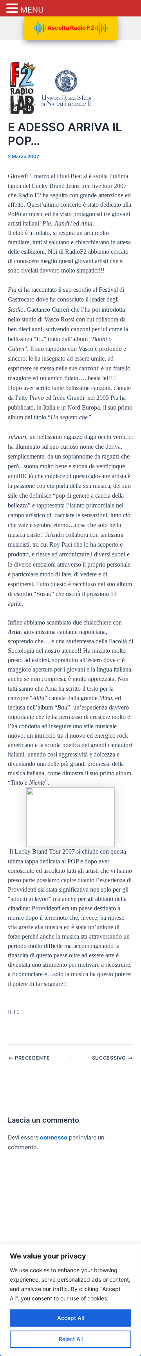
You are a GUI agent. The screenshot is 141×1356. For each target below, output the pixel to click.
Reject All (71, 1339)
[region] (70, 1299)
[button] (13, 9)
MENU (32, 9)
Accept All (70, 1317)
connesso (53, 1137)
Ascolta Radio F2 (70, 27)
